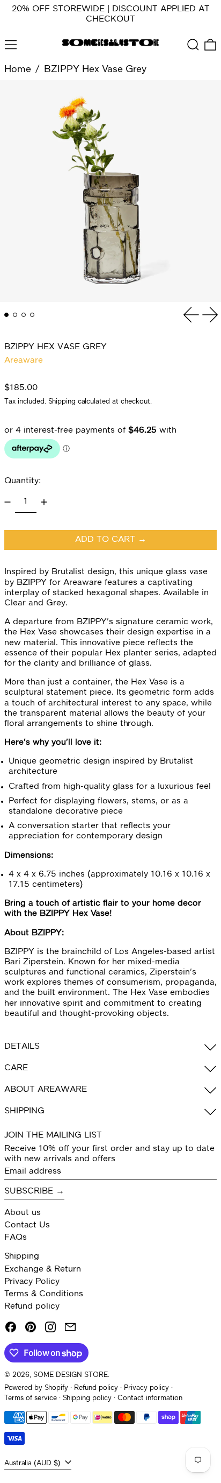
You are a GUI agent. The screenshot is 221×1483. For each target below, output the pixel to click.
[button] (193, 45)
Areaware (23, 360)
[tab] (6, 315)
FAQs (15, 1237)
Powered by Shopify (36, 1388)
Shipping (62, 402)
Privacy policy (146, 1388)
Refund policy (32, 1306)
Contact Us (27, 1225)
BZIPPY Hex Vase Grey (95, 69)
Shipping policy (87, 1398)
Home (17, 69)
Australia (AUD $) (33, 1463)
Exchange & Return (42, 1269)
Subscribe (28, 1191)
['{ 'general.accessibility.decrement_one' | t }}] (7, 502)
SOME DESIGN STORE (70, 1375)
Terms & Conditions (43, 1294)
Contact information (149, 1398)
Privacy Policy (32, 1282)
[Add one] (43, 502)
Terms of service (30, 1398)
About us (22, 1213)
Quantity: (22, 481)
